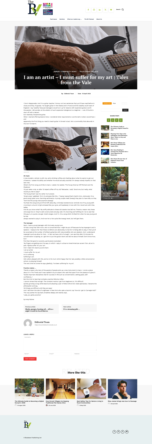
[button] (120, 9)
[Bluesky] (111, 10)
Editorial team (69, 93)
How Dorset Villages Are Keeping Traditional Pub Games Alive (118, 144)
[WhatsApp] (121, 120)
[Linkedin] (99, 10)
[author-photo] (16, 405)
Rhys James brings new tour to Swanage (122, 401)
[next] (126, 103)
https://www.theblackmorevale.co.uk (46, 325)
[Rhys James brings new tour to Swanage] (122, 389)
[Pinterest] (116, 120)
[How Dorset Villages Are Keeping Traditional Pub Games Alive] (105, 144)
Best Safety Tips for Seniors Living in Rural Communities (90, 402)
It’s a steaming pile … (71, 309)
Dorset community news (65, 71)
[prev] (123, 103)
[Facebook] (88, 10)
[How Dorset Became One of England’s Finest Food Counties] (105, 160)
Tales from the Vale (89, 71)
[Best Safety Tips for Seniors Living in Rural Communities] (91, 389)
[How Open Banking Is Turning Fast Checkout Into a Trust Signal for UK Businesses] (105, 152)
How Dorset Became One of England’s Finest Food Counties (119, 160)
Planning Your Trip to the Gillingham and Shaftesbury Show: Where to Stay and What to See (119, 136)
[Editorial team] (28, 323)
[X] (105, 10)
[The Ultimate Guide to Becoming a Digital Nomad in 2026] (105, 128)
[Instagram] (94, 10)
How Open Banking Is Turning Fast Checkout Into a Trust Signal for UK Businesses (119, 152)
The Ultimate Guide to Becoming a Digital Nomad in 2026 (119, 128)
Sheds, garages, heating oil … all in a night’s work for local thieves (39, 310)
